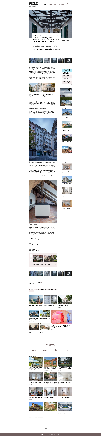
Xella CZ (35, 253)
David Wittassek (34, 239)
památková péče (53, 289)
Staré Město (31, 290)
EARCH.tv (55, 4)
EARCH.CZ (39, 282)
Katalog (50, 4)
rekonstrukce (47, 289)
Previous (34, 258)
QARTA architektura (34, 238)
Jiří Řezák (38, 239)
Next (56, 258)
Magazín (45, 4)
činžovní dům (42, 289)
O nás (52, 434)
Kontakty (57, 434)
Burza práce (61, 4)
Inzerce (54, 434)
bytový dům (37, 289)
